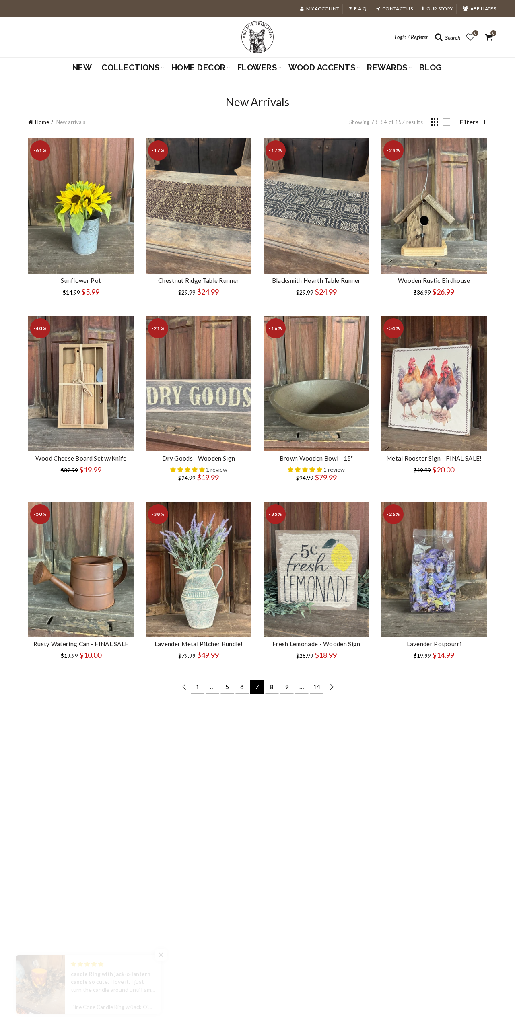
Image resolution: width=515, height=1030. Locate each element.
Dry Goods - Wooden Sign (198, 458)
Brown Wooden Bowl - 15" (316, 458)
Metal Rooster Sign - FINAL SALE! (434, 458)
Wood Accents (321, 67)
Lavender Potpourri (434, 643)
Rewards (387, 67)
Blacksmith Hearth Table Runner (316, 280)
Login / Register (411, 37)
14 (316, 686)
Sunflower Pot (81, 280)
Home (42, 122)
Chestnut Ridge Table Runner (198, 280)
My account (322, 9)
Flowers (257, 67)
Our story (439, 9)
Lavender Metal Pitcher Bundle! (198, 643)
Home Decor (198, 67)
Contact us (397, 9)
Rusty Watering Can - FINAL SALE (80, 643)
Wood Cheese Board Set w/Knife (81, 458)
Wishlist (475, 33)
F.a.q (360, 9)
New (82, 67)
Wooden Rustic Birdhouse (434, 280)
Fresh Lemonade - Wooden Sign (316, 643)
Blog (430, 67)
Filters (469, 122)
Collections (130, 67)
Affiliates (483, 9)
